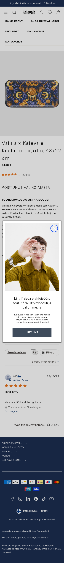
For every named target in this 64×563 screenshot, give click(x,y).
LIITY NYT (32, 332)
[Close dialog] (54, 228)
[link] (32, 257)
